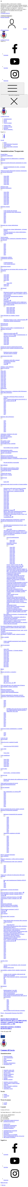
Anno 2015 (3, 376)
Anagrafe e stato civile (9, 1070)
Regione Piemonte (5, 17)
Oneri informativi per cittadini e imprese (10, 315)
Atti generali (3, 288)
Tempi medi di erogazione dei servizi (9, 783)
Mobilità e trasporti (8, 1079)
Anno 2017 (6, 204)
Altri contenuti (7, 145)
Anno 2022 (6, 181)
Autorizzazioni (7, 1087)
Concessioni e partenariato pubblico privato (17, 599)
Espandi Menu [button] (4, 154)
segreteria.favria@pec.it (9, 1121)
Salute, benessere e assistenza (10, 1086)
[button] (8, 119)
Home (5, 142)
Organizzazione (4, 325)
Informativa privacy (8, 1132)
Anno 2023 (6, 180)
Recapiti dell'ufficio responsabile (11, 462)
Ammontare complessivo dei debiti (12, 833)
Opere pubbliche (4, 856)
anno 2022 (6, 663)
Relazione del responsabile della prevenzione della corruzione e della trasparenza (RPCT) (15, 932)
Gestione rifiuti (7, 125)
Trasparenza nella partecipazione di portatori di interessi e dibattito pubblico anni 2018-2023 (17, 612)
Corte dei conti (4, 738)
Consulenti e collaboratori (7, 155)
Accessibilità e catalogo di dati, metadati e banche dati (13, 970)
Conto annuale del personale (10, 210)
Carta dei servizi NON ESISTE (11, 746)
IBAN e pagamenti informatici (8, 854)
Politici (5, 1061)
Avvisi (5, 1097)
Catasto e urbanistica (8, 1076)
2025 (5, 214)
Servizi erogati (4, 739)
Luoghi (5, 1102)
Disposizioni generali (6, 266)
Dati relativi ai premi (5, 435)
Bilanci (2, 669)
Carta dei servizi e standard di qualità (9, 742)
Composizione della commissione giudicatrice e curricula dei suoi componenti (15, 617)
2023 (5, 217)
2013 (5, 234)
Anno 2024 (6, 178)
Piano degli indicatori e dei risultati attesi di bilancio (13, 685)
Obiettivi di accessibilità (9, 975)
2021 (5, 220)
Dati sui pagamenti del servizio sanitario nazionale (12, 809)
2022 (5, 218)
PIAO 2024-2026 (11, 310)
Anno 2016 (6, 500)
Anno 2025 (6, 177)
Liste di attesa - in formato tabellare (12, 772)
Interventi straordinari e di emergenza (9, 906)
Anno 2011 (3, 371)
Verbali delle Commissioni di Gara (15, 589)
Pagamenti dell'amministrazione (8, 784)
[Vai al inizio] (1, 1034)
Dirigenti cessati (4, 186)
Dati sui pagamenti (5, 787)
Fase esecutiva (10, 595)
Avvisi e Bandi (10, 544)
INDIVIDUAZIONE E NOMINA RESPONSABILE (11, 1027)
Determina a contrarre (12, 543)
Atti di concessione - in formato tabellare (13, 650)
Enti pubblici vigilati (5, 441)
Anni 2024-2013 (10, 924)
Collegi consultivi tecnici (12, 594)
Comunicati (6, 1095)
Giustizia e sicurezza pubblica (11, 1082)
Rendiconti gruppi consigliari (10, 352)
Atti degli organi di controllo (10, 353)
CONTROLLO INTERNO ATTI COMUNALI (15, 302)
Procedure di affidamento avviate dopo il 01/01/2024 (13, 626)
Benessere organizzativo (6, 436)
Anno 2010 (6, 492)
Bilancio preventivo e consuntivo (8, 672)
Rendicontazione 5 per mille (10, 990)
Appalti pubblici (7, 1075)
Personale (3, 160)
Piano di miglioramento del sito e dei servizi (14, 1136)
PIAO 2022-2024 (11, 313)
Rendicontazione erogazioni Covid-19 (10, 909)
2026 (5, 213)
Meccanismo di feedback (9, 1137)
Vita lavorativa (7, 1072)
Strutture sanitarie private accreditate (9, 905)
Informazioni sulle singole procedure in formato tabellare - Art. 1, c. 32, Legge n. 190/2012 (15, 489)
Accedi (2, 140)
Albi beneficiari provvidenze (10, 991)
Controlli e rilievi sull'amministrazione (9, 692)
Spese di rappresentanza (9, 993)
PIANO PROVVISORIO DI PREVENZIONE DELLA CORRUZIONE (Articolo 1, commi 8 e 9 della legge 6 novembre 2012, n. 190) (14, 1021)
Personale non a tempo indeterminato (9, 225)
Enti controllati (4, 438)
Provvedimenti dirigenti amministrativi (10, 469)
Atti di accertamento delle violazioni (12, 936)
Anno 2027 (6, 344)
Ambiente (6, 1084)
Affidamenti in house (12, 605)
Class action (3, 748)
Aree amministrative (8, 1057)
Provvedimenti (4, 465)
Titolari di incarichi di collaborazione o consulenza (12, 158)
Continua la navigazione (6, 15)
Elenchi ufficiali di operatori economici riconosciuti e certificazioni (16, 607)
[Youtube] (4, 136)
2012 (5, 724)
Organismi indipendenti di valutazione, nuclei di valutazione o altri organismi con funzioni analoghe (13, 695)
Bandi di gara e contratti (6, 474)
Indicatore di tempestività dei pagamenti (13, 814)
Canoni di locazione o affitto (7, 691)
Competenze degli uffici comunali (11, 360)
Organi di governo (8, 1056)
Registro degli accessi (9, 967)
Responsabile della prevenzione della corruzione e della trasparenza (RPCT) (15, 926)
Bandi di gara (4, 477)
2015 (5, 720)
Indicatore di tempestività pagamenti (9, 810)
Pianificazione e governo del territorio (9, 889)
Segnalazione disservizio (9, 1126)
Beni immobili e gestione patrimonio (9, 686)
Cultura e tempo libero (9, 1071)
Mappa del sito (4, 1182)
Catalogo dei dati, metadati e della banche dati (14, 974)
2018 (5, 412)
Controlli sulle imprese (6, 470)
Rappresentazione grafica (6, 450)
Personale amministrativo (9, 1063)
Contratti (9, 593)
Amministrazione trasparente (10, 1130)
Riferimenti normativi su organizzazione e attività (15, 292)
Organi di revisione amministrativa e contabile (11, 728)
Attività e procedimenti (6, 452)
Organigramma (7, 362)
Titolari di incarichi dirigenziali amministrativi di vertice (14, 162)
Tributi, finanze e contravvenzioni (11, 1083)
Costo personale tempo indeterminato (12, 212)
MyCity (3, 1185)
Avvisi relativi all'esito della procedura (15, 575)
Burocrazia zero (4, 323)
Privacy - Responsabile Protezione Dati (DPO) (12, 1013)
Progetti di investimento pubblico (14, 609)
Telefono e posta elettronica (7, 366)
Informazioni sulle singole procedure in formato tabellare (14, 484)
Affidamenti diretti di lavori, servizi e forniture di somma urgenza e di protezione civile (17, 602)
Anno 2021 (6, 182)
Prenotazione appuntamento (10, 1125)
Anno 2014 (3, 375)
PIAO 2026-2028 (11, 307)
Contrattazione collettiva (6, 257)
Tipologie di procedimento (7, 455)
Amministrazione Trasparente (11, 144)
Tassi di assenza (4, 237)
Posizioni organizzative (6, 188)
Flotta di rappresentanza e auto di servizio (13, 994)
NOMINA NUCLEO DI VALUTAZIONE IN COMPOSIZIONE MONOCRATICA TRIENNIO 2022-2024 (17, 710)
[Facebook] (4, 134)
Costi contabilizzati (5, 755)
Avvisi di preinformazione (13, 537)
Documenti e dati (8, 1064)
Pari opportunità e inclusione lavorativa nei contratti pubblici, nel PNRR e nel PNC (17, 591)
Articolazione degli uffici (6, 356)
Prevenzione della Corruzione (11, 146)
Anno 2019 (6, 201)
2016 (5, 420)
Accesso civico (4, 960)
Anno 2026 (6, 176)
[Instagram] (4, 137)
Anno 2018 (6, 202)
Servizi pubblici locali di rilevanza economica (14, 1010)
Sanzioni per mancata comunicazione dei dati (11, 346)
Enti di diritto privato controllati (8, 443)
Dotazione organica (5, 206)
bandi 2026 (6, 481)
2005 (5, 885)
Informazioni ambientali (6, 903)
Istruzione (6, 128)
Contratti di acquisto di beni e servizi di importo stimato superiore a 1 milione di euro (15, 620)
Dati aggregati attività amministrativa (9, 451)
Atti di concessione (5, 645)
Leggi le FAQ (7, 1124)
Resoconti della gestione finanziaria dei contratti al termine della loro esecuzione (16, 597)
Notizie (5, 1094)
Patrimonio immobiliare (6, 689)
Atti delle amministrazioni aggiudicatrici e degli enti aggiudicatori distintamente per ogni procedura (13, 520)
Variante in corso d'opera (6, 632)
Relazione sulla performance (7, 416)
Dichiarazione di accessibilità (10, 1134)
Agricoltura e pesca (8, 1088)
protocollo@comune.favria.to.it (11, 1120)
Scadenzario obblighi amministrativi (12, 321)
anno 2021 (6, 662)
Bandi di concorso (5, 368)
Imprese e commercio (9, 1074)
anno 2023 (6, 665)
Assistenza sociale (8, 126)
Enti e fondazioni (8, 1060)
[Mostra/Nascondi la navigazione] (12, 88)
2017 (5, 414)
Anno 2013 (3, 373)
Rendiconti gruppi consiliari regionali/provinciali (12, 348)
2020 (5, 221)
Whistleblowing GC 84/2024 (10, 938)
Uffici (5, 1059)
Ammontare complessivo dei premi (9, 434)
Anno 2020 (6, 184)
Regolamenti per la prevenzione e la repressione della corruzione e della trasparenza (15, 929)
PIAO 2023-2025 (11, 311)
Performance (4, 388)
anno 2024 (6, 666)
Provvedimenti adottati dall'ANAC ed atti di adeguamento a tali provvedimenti (14, 934)
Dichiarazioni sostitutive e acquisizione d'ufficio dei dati (14, 458)
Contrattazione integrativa (7, 258)
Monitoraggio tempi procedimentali (9, 457)
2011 (5, 726)
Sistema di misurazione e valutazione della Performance (14, 391)
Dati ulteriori (4, 986)
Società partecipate (5, 442)
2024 (5, 216)
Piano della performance (6, 392)
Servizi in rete (4, 775)
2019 (5, 222)
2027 (5, 253)
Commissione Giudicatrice (13, 574)
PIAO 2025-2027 (11, 309)
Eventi (5, 1104)
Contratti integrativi (8, 262)
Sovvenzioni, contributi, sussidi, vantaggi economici (13, 634)
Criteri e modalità (5, 637)
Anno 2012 (3, 372)
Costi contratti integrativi (9, 264)
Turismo (5, 1078)
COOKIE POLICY (5, 13)
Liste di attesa (4, 768)
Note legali (6, 1133)
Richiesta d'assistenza (9, 1128)
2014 (5, 722)
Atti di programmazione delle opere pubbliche (11, 861)
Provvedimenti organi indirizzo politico (10, 468)
